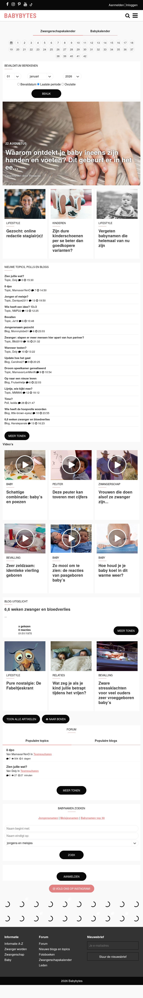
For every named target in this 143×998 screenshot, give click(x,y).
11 (84, 42)
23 (37, 49)
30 (84, 49)
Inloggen (132, 5)
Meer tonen (17, 436)
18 (131, 42)
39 (64, 56)
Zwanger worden (15, 949)
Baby (7, 960)
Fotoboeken (47, 954)
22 (31, 49)
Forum (43, 943)
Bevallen (10, 317)
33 (105, 49)
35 (118, 49)
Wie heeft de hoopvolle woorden (25, 409)
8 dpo (8, 286)
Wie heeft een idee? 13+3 (20, 306)
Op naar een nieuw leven (20, 378)
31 (91, 49)
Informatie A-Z (13, 943)
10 (78, 42)
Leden (43, 965)
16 (118, 42)
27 (64, 49)
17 (125, 42)
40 (71, 56)
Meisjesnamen (69, 818)
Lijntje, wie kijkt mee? (18, 388)
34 (111, 49)
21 (24, 49)
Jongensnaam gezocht (19, 327)
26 (58, 49)
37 (131, 49)
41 (78, 56)
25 (51, 49)
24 (44, 49)
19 (11, 49)
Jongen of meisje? (16, 296)
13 (98, 42)
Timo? (8, 398)
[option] (71, 49)
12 (91, 42)
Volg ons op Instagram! (72, 888)
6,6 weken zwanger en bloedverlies (27, 419)
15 (111, 42)
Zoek (71, 855)
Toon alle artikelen (21, 719)
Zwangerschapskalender (55, 960)
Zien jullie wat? (14, 276)
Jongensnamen (48, 818)
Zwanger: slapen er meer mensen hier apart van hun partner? (44, 337)
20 (17, 49)
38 (58, 56)
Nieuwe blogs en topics (54, 949)
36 (125, 49)
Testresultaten (43, 754)
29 (78, 49)
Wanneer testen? (15, 347)
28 (71, 49)
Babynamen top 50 (93, 818)
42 (84, 56)
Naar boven (57, 719)
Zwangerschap (14, 954)
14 (105, 42)
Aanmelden (116, 5)
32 (98, 49)
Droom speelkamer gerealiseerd (25, 368)
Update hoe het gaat (17, 358)
